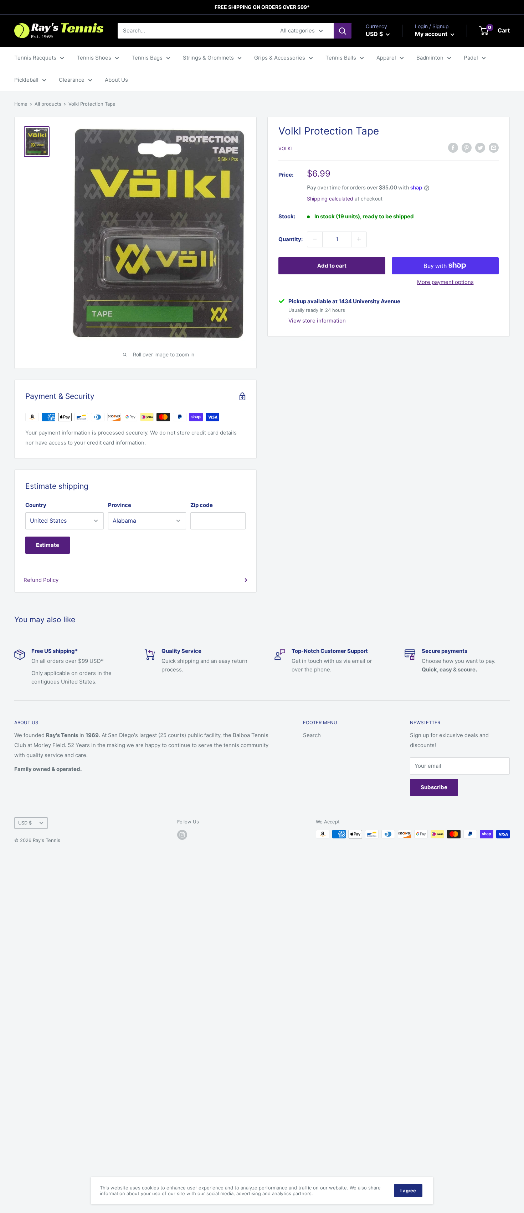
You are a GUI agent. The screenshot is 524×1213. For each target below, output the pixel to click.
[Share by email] (494, 147)
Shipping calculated (330, 199)
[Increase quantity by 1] (358, 239)
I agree (408, 1190)
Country (35, 505)
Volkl (285, 148)
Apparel (386, 57)
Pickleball (26, 79)
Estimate (47, 545)
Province (119, 505)
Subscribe (434, 787)
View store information (317, 320)
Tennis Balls (340, 57)
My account (432, 33)
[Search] (342, 31)
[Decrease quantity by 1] (314, 239)
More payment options (445, 281)
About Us (116, 79)
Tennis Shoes (94, 57)
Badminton (429, 57)
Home (20, 104)
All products (48, 104)
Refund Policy (41, 580)
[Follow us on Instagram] (182, 835)
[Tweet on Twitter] (480, 147)
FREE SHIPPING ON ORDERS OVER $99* (262, 7)
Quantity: (290, 238)
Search (312, 735)
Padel (471, 57)
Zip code (201, 505)
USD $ (25, 823)
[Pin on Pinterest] (467, 147)
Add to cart (331, 265)
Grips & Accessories (279, 57)
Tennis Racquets (35, 57)
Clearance (71, 79)
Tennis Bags (147, 57)
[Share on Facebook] (453, 147)
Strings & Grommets (208, 57)
